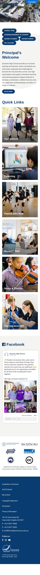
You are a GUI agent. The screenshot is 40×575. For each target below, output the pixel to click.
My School (6, 495)
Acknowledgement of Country (16, 35)
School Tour (9, 30)
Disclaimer (6, 506)
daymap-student (10, 39)
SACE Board (7, 489)
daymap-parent (28, 39)
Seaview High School (17, 354)
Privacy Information (9, 511)
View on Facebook (27, 415)
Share (35, 415)
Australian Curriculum (10, 484)
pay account (9, 43)
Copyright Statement (10, 501)
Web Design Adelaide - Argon (9, 556)
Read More (8, 91)
